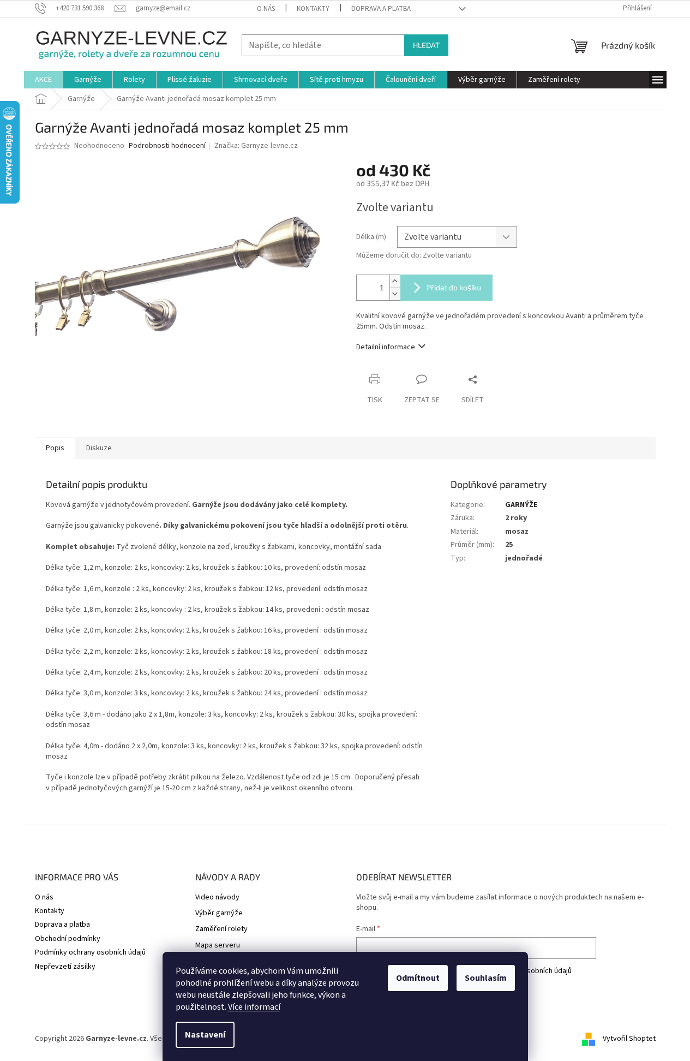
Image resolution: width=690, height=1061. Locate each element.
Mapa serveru (217, 945)
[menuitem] (43, 79)
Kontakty (313, 9)
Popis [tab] (55, 448)
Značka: (256, 145)
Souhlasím (486, 978)
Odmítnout (418, 978)
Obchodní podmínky (67, 938)
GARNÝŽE (521, 504)
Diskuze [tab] (99, 448)
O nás (266, 9)
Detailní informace (385, 347)
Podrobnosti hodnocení (167, 146)
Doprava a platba (381, 9)
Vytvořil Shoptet (629, 1038)
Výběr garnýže (219, 913)
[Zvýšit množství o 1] (394, 281)
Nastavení (205, 1035)
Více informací (254, 1007)
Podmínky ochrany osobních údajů (90, 952)
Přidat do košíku (454, 287)
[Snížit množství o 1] (394, 294)
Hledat (426, 45)
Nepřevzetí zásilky (65, 966)
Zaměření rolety (221, 929)
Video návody (217, 897)
